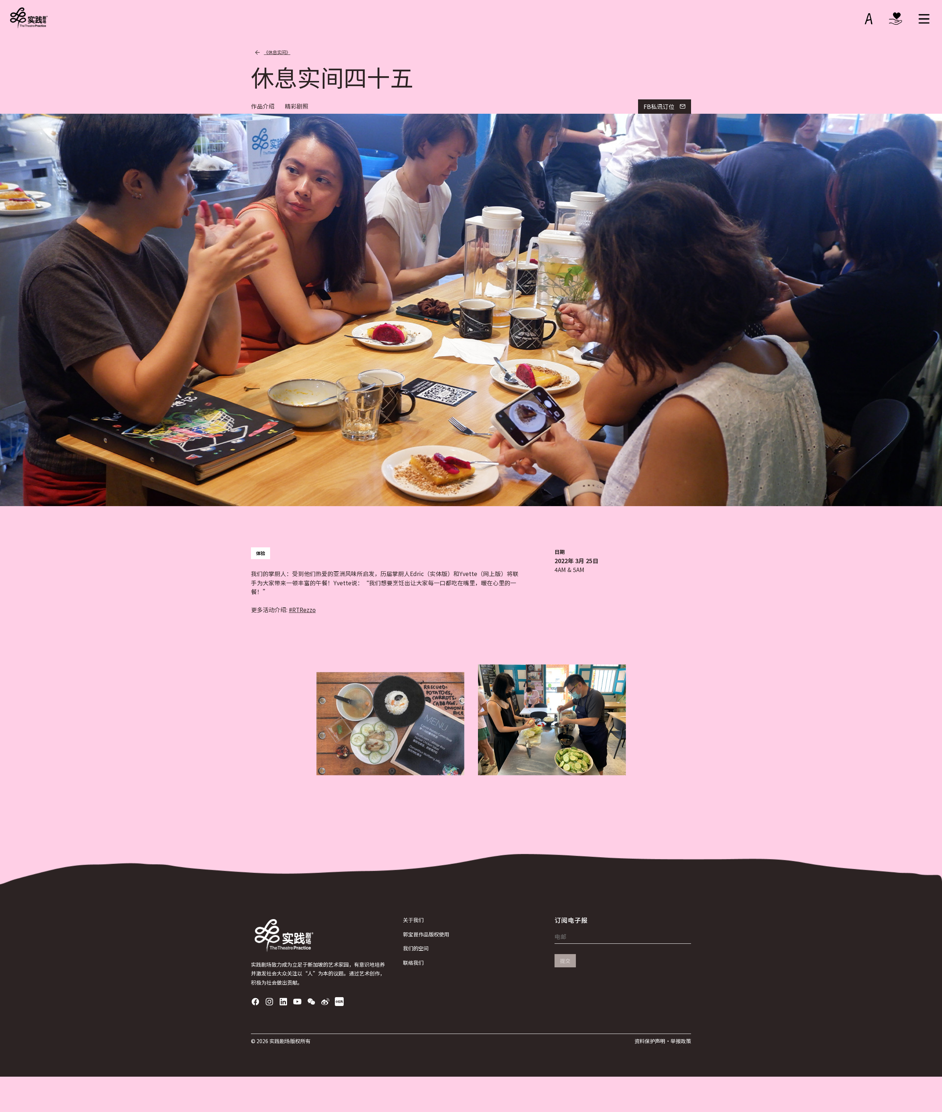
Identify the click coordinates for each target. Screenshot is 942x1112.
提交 (565, 960)
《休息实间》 (277, 52)
